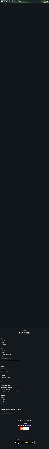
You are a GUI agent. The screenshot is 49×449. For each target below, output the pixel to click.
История (3, 9)
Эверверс (3, 13)
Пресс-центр (4, 373)
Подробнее (3, 344)
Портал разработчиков (6, 377)
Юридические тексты (6, 385)
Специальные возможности (6, 15)
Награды (3, 8)
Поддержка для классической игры (8, 21)
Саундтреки (4, 401)
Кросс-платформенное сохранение (9, 361)
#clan (6, 101)
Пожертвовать (4, 414)
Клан (2, 356)
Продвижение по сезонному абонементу (10, 360)
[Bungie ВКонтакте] (30, 425)
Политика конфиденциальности (8, 389)
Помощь (3, 11)
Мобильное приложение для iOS (7, 17)
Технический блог (5, 371)
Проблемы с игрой (4, 14)
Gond (2, 85)
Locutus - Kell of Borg (4, 322)
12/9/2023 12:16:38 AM (9, 106)
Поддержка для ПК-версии (6, 19)
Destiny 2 (3, 6)
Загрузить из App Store (19, 442)
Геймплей (3, 10)
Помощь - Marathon (5, 26)
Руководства (4, 383)
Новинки (3, 397)
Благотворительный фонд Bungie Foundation (11, 409)
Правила (3, 28)
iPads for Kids (4, 411)
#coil (17, 101)
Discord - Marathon (4, 27)
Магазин (3, 395)
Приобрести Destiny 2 (6, 354)
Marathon (3, 338)
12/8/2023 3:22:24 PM (9, 162)
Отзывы (2, 7)
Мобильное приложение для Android (8, 18)
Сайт (2, 16)
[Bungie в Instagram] (21, 425)
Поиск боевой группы (6, 358)
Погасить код (4, 375)
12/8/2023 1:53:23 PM (9, 273)
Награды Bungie (4, 403)
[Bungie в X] (23, 425)
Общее (2, 22)
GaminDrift (3, 211)
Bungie (2, 366)
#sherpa (14, 101)
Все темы (3, 5)
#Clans (9, 101)
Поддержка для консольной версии (8, 20)
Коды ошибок (3, 12)
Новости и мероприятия (6, 413)
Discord (2, 342)
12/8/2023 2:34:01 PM (9, 217)
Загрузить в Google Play (29, 442)
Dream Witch (3, 267)
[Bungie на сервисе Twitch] (28, 425)
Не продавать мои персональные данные (10, 391)
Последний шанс (5, 404)
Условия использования (6, 387)
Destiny (4, 1)
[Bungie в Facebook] (19, 425)
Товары (3, 399)
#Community (3, 101)
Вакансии (3, 370)
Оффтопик (3, 25)
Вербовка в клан (4, 23)
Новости (3, 340)
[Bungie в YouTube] (25, 425)
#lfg (11, 101)
